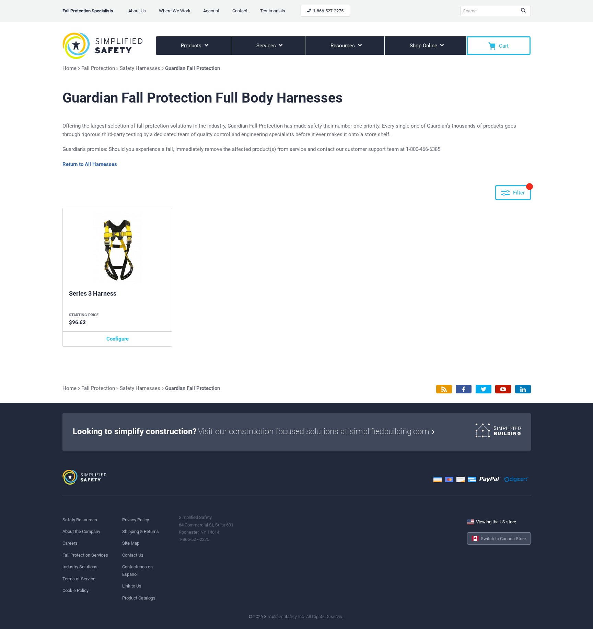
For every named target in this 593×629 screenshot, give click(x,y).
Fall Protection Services (85, 555)
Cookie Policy (75, 590)
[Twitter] (483, 389)
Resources (343, 46)
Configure (117, 339)
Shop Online (424, 46)
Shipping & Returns (140, 531)
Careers (70, 543)
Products (192, 46)
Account (211, 10)
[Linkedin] (523, 389)
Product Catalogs (138, 598)
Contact (239, 10)
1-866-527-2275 (328, 10)
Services (266, 46)
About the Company (81, 531)
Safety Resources (79, 519)
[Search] (523, 10)
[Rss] (444, 389)
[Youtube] (503, 389)
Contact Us (132, 555)
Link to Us (131, 586)
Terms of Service (78, 578)
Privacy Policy (135, 519)
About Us (137, 10)
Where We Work (174, 10)
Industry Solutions (79, 566)
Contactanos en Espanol (137, 570)
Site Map (130, 543)
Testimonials (272, 10)
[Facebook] (464, 389)
